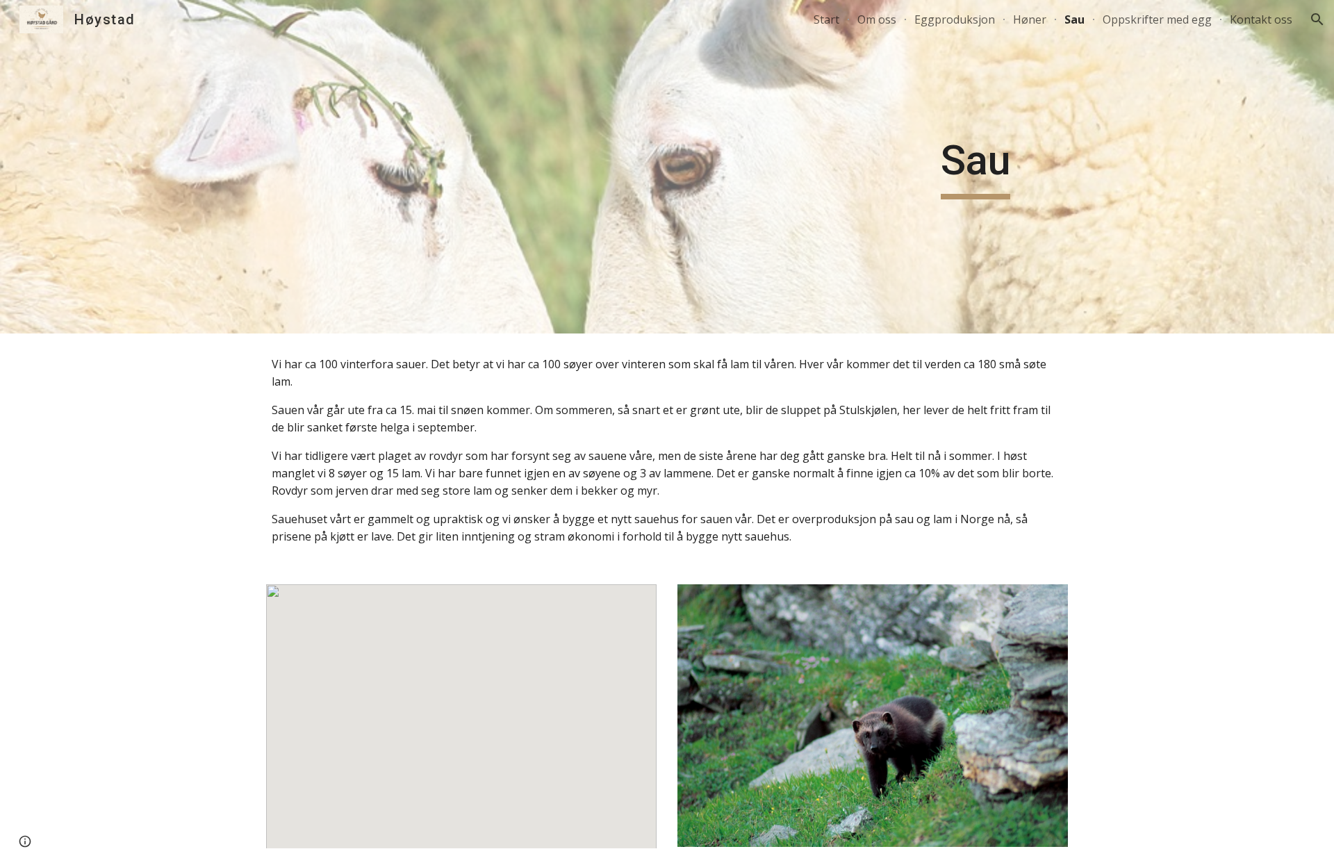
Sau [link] (1074, 19)
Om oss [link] (876, 19)
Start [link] (826, 19)
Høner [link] (1029, 19)
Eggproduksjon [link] (954, 19)
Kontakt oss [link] (1261, 19)
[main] (975, 167)
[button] (1317, 19)
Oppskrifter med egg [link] (1157, 19)
